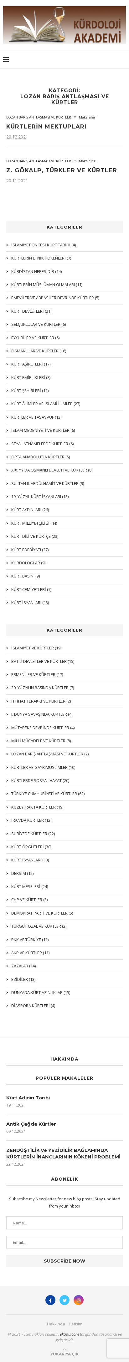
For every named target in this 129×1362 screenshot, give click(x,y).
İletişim (75, 1324)
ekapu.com (69, 1334)
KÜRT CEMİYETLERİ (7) (31, 589)
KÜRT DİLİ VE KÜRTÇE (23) (34, 536)
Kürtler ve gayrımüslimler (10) (43, 767)
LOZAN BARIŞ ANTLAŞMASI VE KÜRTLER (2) (50, 754)
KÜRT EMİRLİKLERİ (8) (30, 377)
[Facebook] (50, 1300)
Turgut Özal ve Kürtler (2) (38, 926)
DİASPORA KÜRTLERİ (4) (33, 1005)
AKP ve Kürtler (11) (30, 953)
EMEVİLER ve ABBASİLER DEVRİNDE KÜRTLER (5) (55, 297)
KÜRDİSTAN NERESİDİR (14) (36, 271)
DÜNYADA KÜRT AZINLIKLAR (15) (40, 992)
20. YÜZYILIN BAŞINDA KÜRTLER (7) (42, 687)
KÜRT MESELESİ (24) (29, 886)
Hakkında (56, 1324)
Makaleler (87, 117)
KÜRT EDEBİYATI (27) (30, 549)
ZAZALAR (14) (23, 966)
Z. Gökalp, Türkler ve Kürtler (61, 170)
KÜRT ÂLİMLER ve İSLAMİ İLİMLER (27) (45, 403)
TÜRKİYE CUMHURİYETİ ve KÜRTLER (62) (48, 793)
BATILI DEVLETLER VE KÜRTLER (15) (42, 661)
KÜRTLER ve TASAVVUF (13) (36, 417)
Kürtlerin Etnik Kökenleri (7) (41, 258)
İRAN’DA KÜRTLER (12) (31, 820)
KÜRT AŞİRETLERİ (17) (30, 364)
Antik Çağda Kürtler (31, 1124)
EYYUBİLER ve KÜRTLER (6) (35, 337)
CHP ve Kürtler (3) (29, 899)
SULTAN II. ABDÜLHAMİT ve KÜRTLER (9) (47, 483)
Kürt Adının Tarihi (28, 1098)
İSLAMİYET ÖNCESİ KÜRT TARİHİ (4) (43, 245)
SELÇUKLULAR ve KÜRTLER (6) (38, 324)
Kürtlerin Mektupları (46, 126)
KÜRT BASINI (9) (25, 576)
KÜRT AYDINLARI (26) (30, 509)
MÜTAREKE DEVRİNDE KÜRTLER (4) (43, 727)
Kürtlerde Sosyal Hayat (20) (40, 780)
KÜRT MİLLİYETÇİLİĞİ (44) (34, 523)
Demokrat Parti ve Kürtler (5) (42, 913)
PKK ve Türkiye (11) (30, 939)
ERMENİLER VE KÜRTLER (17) (37, 674)
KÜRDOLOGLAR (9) (28, 563)
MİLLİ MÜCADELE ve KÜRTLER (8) (41, 741)
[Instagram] (79, 1300)
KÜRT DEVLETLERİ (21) (31, 311)
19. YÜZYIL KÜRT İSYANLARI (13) (40, 496)
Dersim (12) (22, 873)
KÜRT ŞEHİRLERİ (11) (30, 390)
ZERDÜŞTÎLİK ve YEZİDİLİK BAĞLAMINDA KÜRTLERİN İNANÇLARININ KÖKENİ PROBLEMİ (63, 1153)
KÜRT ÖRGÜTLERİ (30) (31, 847)
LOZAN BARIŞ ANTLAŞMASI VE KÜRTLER (38, 117)
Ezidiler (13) (23, 979)
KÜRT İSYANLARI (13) (30, 860)
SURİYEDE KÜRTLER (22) (33, 833)
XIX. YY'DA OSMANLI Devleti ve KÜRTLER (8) (51, 470)
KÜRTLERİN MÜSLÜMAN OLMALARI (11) (46, 284)
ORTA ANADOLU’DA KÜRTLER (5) (40, 457)
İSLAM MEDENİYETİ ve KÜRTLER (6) (43, 430)
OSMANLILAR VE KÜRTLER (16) (38, 351)
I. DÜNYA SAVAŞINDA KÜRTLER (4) (41, 714)
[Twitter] (64, 1300)
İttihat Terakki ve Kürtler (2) (41, 701)
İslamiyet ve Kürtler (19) (36, 648)
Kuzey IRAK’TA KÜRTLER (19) (37, 807)
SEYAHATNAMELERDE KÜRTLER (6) (42, 443)
